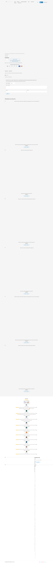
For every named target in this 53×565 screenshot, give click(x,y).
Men (28, 1)
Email (28, 90)
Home (5, 53)
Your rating (8, 83)
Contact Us (34, 484)
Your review (8, 85)
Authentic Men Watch (23, 1)
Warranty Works (34, 533)
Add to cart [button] (26, 293)
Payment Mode (35, 502)
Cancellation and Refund (34, 508)
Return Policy (34, 523)
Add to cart (15, 59)
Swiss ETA (32, 1)
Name (7, 90)
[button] (19, 1)
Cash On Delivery (35, 474)
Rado (11, 53)
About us (34, 477)
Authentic (18, 1)
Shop (15, 1)
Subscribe (37, 462)
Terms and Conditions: (35, 550)
